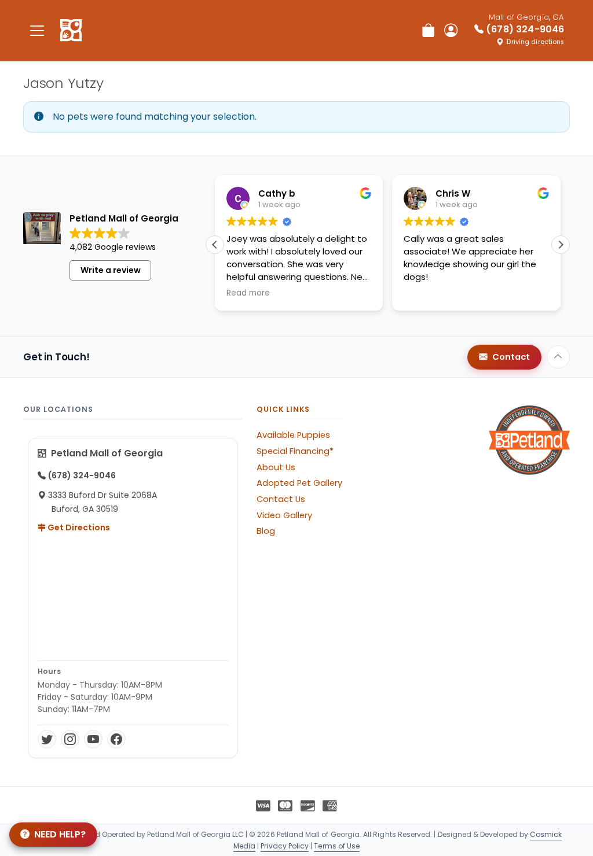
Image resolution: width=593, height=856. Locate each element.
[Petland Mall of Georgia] (71, 30)
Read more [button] (248, 293)
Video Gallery (284, 515)
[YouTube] (93, 739)
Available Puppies (293, 435)
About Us (276, 467)
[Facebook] (116, 739)
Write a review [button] (110, 270)
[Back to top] (558, 356)
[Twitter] (47, 739)
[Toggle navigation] (37, 30)
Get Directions (78, 527)
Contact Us (281, 499)
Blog (266, 531)
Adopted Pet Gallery (299, 483)
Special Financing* (295, 451)
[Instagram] (70, 739)
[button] (560, 244)
